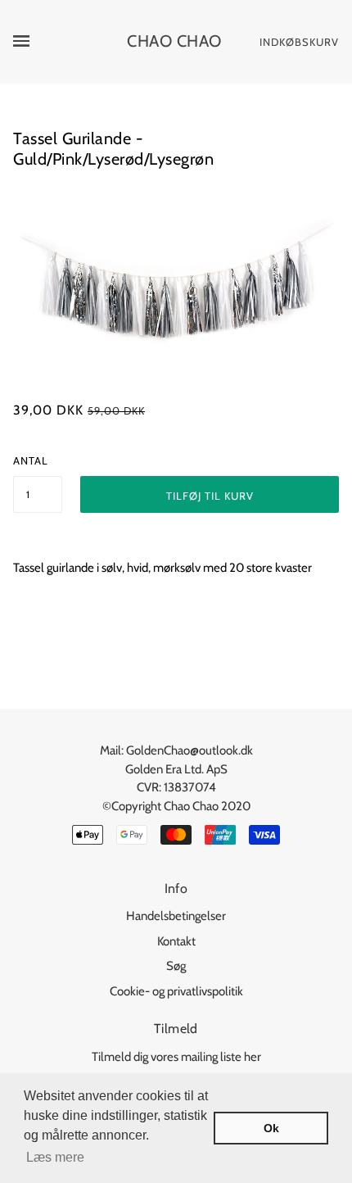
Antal (30, 460)
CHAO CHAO (174, 41)
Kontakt (176, 941)
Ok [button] (271, 1128)
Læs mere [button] (55, 1157)
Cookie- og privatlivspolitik (176, 991)
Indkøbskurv (299, 41)
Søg (176, 966)
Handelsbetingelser (176, 916)
